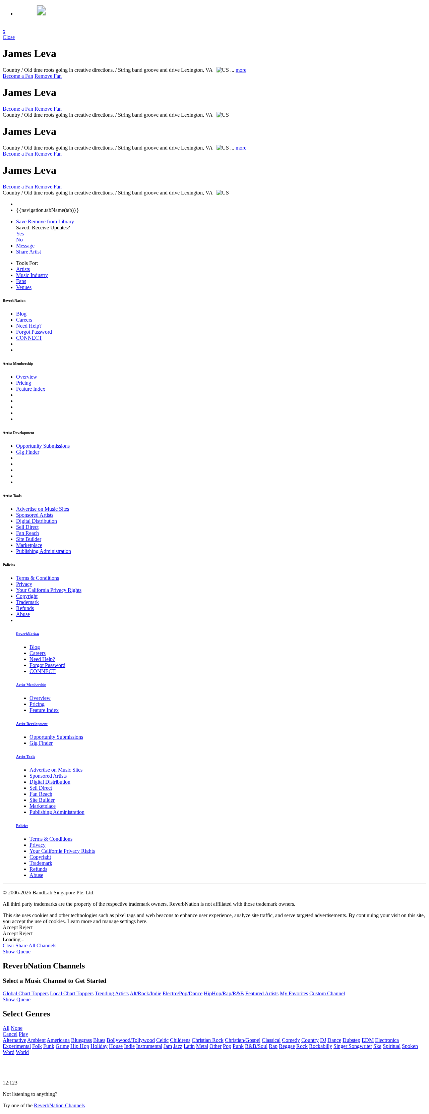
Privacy (24, 584)
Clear (8, 945)
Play (23, 1034)
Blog (21, 314)
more (241, 70)
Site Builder (28, 539)
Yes (20, 233)
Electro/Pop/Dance (182, 993)
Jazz (177, 1046)
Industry (32, 275)
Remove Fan (48, 76)
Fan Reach (27, 533)
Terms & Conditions (37, 578)
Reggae (287, 1046)
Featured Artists (262, 993)
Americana (58, 1040)
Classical (271, 1040)
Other (215, 1046)
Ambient (36, 1040)
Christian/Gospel (242, 1040)
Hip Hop (79, 1046)
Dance (334, 1040)
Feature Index (30, 389)
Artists (23, 269)
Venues (24, 287)
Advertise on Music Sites (42, 509)
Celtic (162, 1040)
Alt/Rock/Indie (145, 993)
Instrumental (149, 1046)
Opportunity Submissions (43, 446)
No (19, 239)
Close (9, 37)
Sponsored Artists (34, 515)
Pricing (23, 383)
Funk (48, 1046)
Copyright (27, 596)
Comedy (291, 1040)
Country (310, 1040)
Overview (26, 377)
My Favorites (294, 993)
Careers (24, 320)
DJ (323, 1040)
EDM (368, 1040)
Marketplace (29, 545)
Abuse (23, 614)
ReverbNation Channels (59, 1105)
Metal (202, 1046)
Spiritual (392, 1046)
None (16, 1028)
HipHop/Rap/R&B (224, 993)
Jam (168, 1046)
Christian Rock (208, 1040)
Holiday (99, 1046)
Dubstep (351, 1040)
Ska (377, 1046)
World (22, 1052)
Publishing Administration (43, 551)
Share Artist (28, 252)
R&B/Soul (256, 1046)
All (6, 1028)
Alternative (14, 1040)
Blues (99, 1040)
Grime (62, 1046)
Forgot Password (34, 332)
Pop (227, 1046)
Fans (21, 281)
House (116, 1046)
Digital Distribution (36, 521)
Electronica (387, 1040)
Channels (46, 945)
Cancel (10, 1034)
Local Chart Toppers (72, 993)
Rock (302, 1046)
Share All (25, 945)
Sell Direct (27, 527)
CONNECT (29, 338)
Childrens (180, 1040)
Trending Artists (112, 993)
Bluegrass (81, 1040)
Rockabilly (320, 1046)
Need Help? (29, 326)
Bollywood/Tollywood (131, 1040)
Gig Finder (27, 452)
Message (25, 245)
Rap (273, 1046)
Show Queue (16, 951)
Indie (129, 1046)
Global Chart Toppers (26, 993)
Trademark (27, 602)
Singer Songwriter (352, 1046)
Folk (37, 1046)
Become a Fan (18, 76)
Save (21, 221)
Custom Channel (327, 993)
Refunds (25, 608)
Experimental (17, 1046)
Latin (189, 1046)
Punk (238, 1046)
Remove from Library (51, 221)
